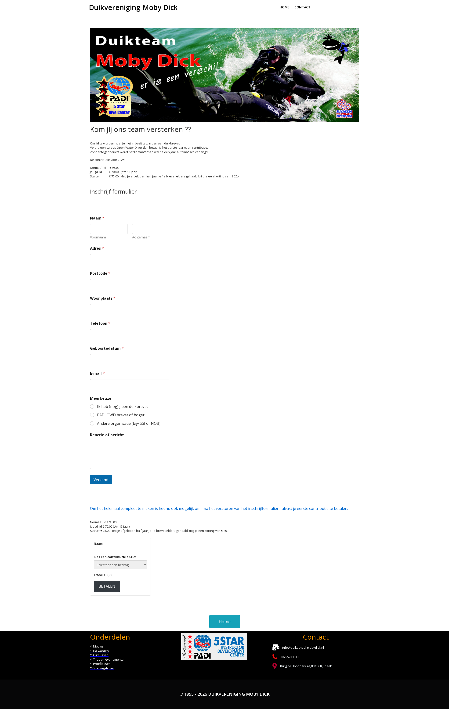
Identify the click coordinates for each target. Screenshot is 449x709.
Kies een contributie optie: (115, 557)
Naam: (99, 543)
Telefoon (100, 323)
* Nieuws (97, 646)
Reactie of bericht (107, 435)
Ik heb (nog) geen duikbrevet (122, 406)
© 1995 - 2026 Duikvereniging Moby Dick (225, 694)
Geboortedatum (107, 348)
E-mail (97, 373)
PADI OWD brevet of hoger (121, 415)
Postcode (100, 273)
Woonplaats (103, 298)
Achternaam (141, 237)
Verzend (101, 479)
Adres (97, 248)
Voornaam (98, 237)
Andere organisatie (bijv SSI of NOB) (128, 423)
